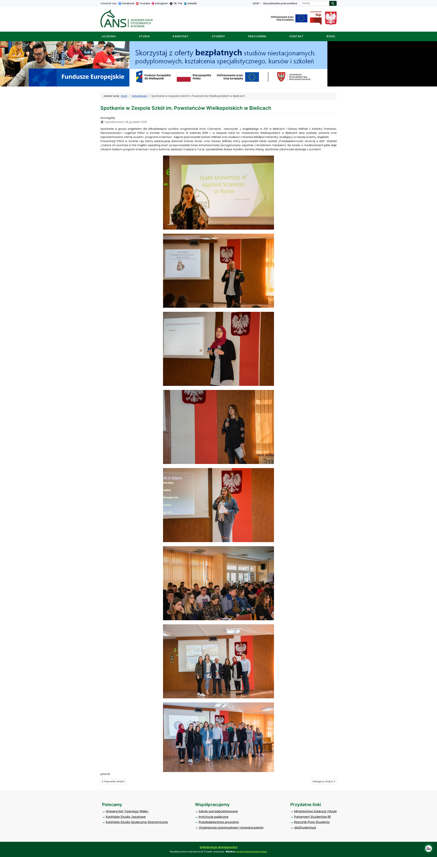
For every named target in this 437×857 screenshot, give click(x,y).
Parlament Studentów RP (312, 817)
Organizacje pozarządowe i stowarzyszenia (231, 828)
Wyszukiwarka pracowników (280, 3)
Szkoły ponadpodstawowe (218, 811)
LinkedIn (192, 3)
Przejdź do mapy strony (2, 2)
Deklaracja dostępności (218, 847)
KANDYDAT (181, 36)
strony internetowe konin (251, 851)
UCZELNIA (109, 36)
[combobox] (314, 3)
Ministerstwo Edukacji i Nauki (315, 811)
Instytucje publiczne (213, 817)
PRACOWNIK (257, 36)
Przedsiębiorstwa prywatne (219, 822)
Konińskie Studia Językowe (126, 817)
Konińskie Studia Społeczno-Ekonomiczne (137, 822)
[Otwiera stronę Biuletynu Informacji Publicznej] (314, 18)
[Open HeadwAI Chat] (428, 848)
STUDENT (218, 36)
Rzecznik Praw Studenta (312, 822)
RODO (331, 36)
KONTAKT (297, 36)
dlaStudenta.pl (305, 828)
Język (255, 3)
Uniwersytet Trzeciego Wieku (127, 811)
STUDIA (144, 36)
